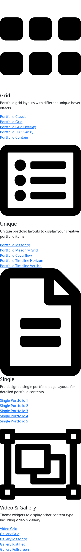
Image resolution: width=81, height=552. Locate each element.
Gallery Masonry (13, 539)
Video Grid (8, 528)
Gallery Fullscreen (14, 549)
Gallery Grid (9, 533)
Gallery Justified (12, 544)
